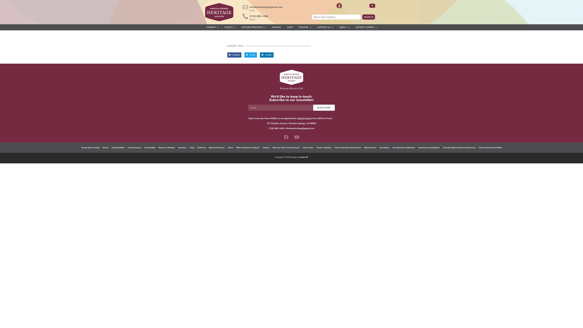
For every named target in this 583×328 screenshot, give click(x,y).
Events (229, 27)
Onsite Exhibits (118, 147)
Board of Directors (217, 147)
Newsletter (384, 147)
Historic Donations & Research (348, 147)
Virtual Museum (134, 147)
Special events (304, 118)
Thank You (201, 147)
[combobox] (336, 17)
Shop (290, 27)
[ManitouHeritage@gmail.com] (245, 7)
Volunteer (182, 147)
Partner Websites (324, 147)
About (343, 27)
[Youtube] (297, 137)
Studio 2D (304, 157)
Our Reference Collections (403, 147)
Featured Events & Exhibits (490, 147)
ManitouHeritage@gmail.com (266, 7)
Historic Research (252, 27)
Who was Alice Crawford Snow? (286, 147)
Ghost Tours (308, 147)
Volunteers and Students (429, 147)
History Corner (365, 27)
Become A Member (167, 147)
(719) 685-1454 (259, 16)
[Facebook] (286, 137)
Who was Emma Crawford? (247, 147)
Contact (266, 147)
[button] (234, 55)
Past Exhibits (150, 147)
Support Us (323, 27)
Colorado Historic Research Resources (459, 147)
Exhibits (211, 27)
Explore (303, 27)
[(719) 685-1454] (245, 16)
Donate (276, 27)
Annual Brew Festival (90, 147)
